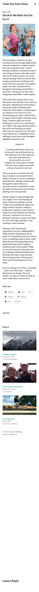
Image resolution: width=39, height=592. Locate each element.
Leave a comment (10, 434)
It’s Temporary (9, 419)
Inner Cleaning (16, 432)
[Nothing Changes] (19, 340)
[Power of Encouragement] (19, 373)
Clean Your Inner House (15, 3)
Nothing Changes (9, 354)
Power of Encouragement (13, 387)
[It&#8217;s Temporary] (19, 405)
